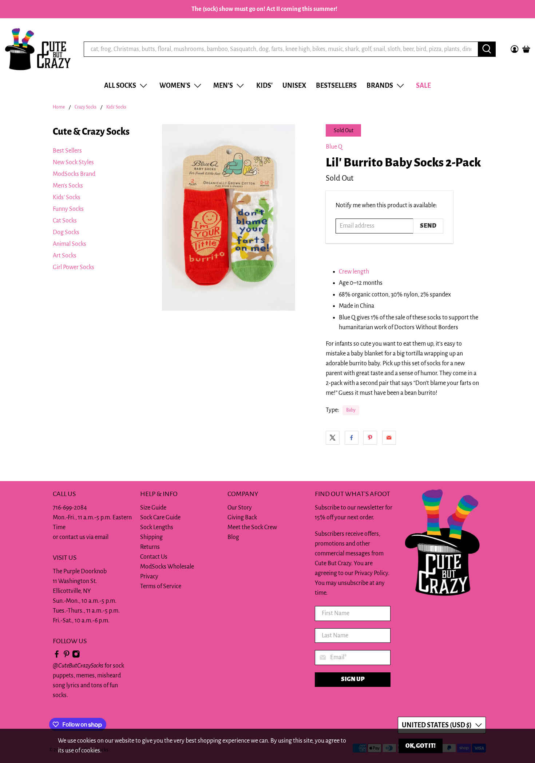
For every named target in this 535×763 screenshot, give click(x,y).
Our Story (239, 507)
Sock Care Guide (160, 517)
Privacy (149, 576)
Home (59, 107)
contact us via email (83, 537)
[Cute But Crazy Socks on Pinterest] (67, 656)
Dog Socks (66, 232)
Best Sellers (67, 151)
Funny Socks (68, 209)
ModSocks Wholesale (167, 566)
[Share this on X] (333, 438)
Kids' (264, 85)
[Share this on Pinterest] (370, 438)
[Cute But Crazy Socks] (38, 49)
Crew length (354, 271)
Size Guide (153, 507)
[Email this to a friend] (389, 438)
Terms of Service (160, 586)
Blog (233, 537)
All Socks (120, 85)
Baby (351, 410)
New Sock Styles (73, 162)
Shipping (151, 537)
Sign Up (353, 679)
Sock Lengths (156, 527)
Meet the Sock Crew (252, 527)
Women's (174, 85)
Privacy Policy (371, 573)
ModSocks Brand (74, 174)
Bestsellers (336, 85)
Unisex (294, 85)
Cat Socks (65, 220)
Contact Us (153, 557)
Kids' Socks (116, 107)
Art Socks (64, 255)
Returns (150, 547)
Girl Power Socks (73, 267)
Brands (379, 85)
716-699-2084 (70, 507)
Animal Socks (69, 244)
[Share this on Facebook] (351, 438)
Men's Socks (68, 185)
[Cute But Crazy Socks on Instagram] (76, 656)
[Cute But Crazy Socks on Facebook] (57, 656)
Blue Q (334, 146)
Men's (223, 85)
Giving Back (242, 517)
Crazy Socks (85, 107)
